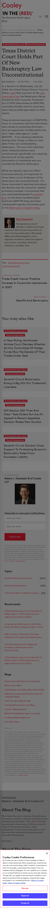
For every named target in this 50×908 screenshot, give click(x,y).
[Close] (47, 853)
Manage (25, 888)
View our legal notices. (17, 883)
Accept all (25, 903)
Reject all (25, 896)
